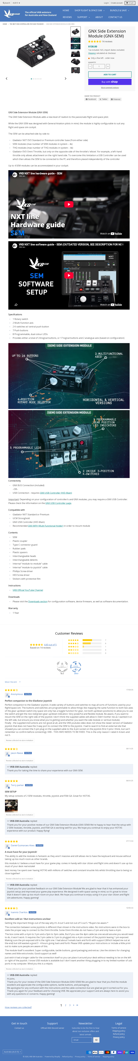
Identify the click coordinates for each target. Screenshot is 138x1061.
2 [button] (65, 1005)
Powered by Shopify (52, 1056)
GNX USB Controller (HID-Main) (56, 492)
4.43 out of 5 (50, 644)
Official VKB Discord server (52, 1028)
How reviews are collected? (18, 1007)
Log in (106, 3)
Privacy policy (80, 1056)
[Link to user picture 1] (11, 805)
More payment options (110, 88)
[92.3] (62, 666)
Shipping (92, 53)
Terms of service (94, 1056)
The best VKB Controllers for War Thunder (27, 24)
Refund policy (67, 1056)
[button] (95, 41)
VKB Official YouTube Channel (28, 590)
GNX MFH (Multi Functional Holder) (45, 525)
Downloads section (37, 601)
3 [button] (69, 1005)
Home (5, 24)
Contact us (19, 1028)
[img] (11, 690)
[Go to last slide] (7, 78)
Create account (117, 3)
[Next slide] (65, 78)
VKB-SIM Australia (35, 1056)
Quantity (92, 62)
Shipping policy (108, 1056)
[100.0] (75, 666)
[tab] (31, 79)
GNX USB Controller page (58, 503)
